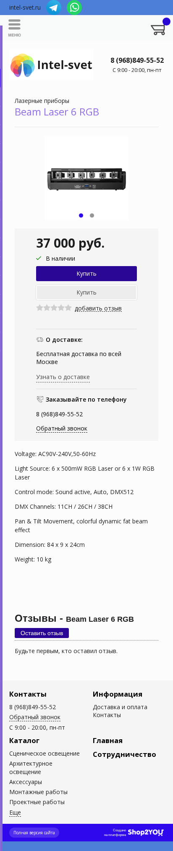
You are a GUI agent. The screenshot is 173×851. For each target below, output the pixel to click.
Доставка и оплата (120, 707)
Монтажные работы (38, 792)
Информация (117, 694)
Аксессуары (25, 782)
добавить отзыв (98, 308)
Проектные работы (37, 802)
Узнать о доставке (63, 377)
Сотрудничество (124, 754)
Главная (108, 740)
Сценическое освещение (44, 753)
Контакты (28, 694)
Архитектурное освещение (30, 767)
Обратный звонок (61, 428)
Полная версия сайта (34, 833)
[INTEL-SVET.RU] (51, 64)
